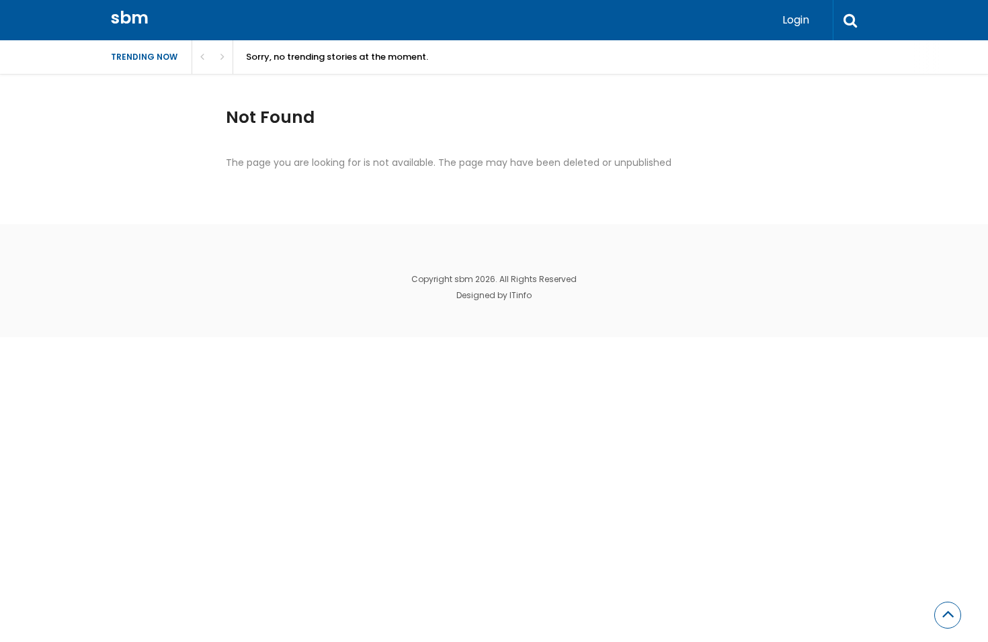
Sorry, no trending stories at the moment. (337, 56)
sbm (130, 18)
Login (795, 20)
